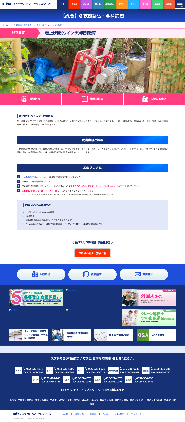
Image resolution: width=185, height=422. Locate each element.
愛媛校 (122, 4)
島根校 (157, 4)
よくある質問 (119, 414)
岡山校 (98, 4)
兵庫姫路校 (110, 4)
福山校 (86, 4)
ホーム (5, 25)
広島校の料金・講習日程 (92, 253)
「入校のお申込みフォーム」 (35, 177)
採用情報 (93, 414)
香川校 (133, 4)
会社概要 (65, 414)
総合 (62, 4)
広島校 (74, 4)
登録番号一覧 (79, 414)
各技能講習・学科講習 (22, 25)
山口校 (145, 4)
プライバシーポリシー (138, 414)
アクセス (106, 414)
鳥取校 (169, 4)
